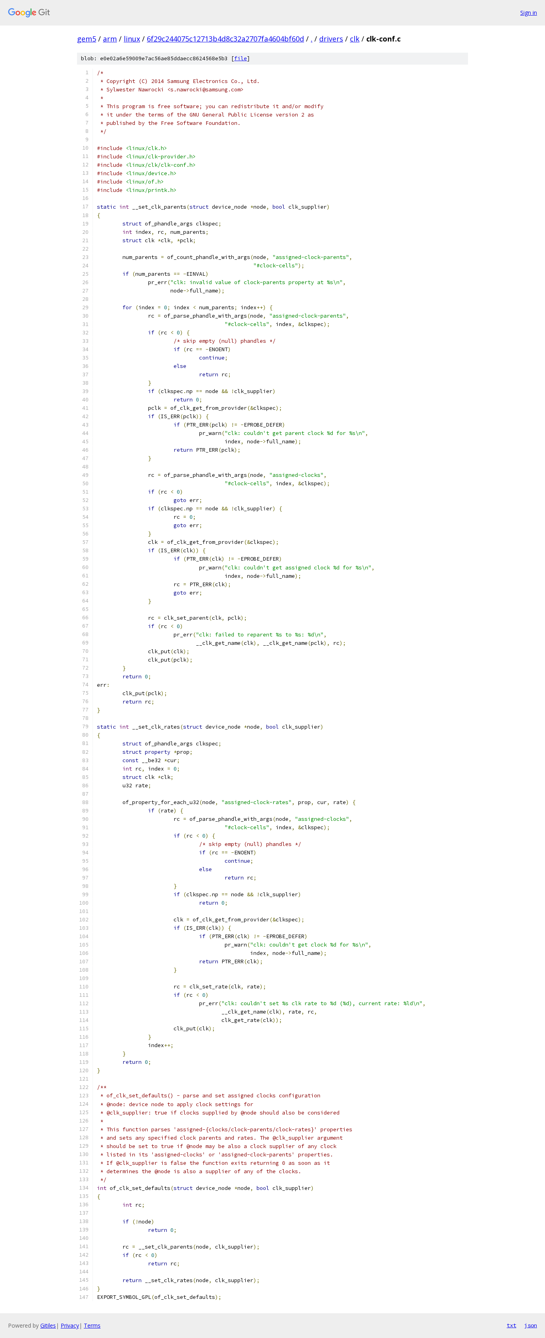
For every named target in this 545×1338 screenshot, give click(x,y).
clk (354, 38)
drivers (331, 38)
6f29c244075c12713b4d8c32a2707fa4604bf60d (225, 38)
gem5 (86, 38)
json (530, 1325)
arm (110, 38)
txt (511, 1325)
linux (132, 38)
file (240, 58)
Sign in (528, 12)
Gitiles (48, 1325)
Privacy (70, 1325)
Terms (92, 1325)
